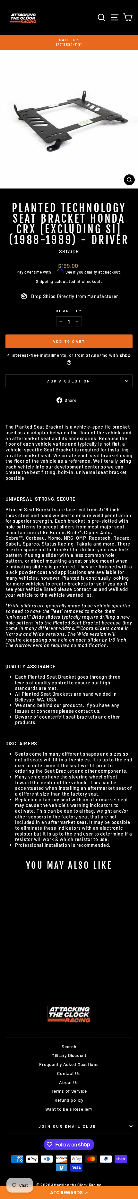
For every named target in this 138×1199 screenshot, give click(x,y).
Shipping (44, 281)
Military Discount (69, 1055)
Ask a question (69, 381)
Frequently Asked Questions (69, 1064)
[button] (69, 1192)
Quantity (69, 310)
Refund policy (69, 1100)
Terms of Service (69, 1091)
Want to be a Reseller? (68, 1109)
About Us (69, 1082)
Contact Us (69, 1073)
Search (69, 1046)
